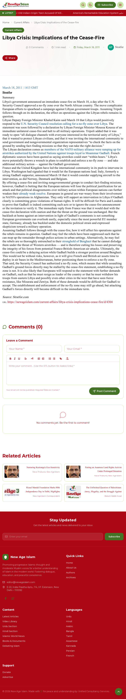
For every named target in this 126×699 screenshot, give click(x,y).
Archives (71, 577)
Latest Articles (10, 616)
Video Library (9, 621)
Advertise (7, 677)
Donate (6, 672)
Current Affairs (21, 22)
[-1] (39, 358)
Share (12, 58)
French (70, 655)
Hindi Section (10, 631)
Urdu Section (9, 626)
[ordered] (50, 358)
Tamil (69, 636)
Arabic (69, 626)
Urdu (68, 616)
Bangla (70, 631)
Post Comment (106, 391)
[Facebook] (5, 598)
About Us (71, 567)
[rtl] (32, 358)
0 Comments (36, 47)
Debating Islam (11, 646)
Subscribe (114, 536)
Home (5, 22)
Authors (70, 572)
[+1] (43, 358)
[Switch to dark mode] (90, 5)
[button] (26, 358)
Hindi (69, 621)
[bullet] (54, 358)
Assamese (71, 641)
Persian (70, 650)
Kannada (71, 646)
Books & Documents (13, 641)
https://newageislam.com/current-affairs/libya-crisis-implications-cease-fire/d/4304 (60, 302)
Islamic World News (13, 636)
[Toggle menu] (120, 5)
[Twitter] (13, 598)
